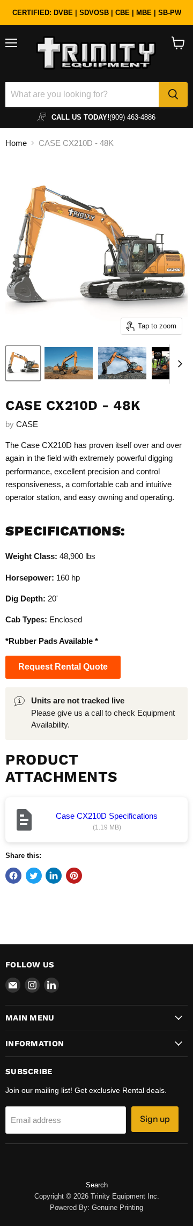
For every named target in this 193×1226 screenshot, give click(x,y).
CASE (27, 424)
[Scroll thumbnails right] (178, 364)
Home (16, 143)
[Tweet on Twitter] (34, 876)
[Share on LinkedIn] (54, 876)
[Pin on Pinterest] (74, 876)
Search (97, 1185)
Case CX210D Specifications (107, 815)
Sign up (155, 1119)
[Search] (173, 94)
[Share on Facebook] (13, 876)
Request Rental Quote (63, 666)
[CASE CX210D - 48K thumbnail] (23, 363)
